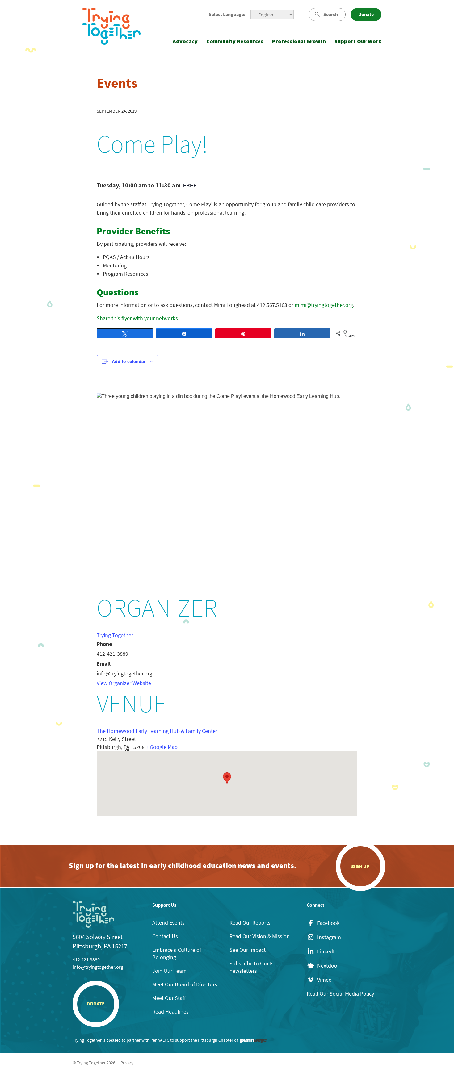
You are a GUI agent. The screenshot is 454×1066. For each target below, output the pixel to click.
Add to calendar (128, 361)
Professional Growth (299, 41)
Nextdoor (328, 965)
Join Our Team (169, 970)
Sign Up (360, 866)
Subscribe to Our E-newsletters (252, 967)
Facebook (328, 923)
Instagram (329, 937)
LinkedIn (327, 951)
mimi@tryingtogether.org (324, 304)
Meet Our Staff (169, 997)
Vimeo (324, 980)
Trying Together (115, 635)
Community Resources (234, 41)
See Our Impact (247, 949)
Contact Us (165, 936)
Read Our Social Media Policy (340, 993)
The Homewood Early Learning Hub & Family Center (157, 730)
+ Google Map (162, 746)
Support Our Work (357, 41)
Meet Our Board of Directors (184, 984)
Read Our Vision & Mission (259, 936)
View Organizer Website (124, 683)
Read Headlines (170, 1011)
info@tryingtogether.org (98, 967)
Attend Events (168, 922)
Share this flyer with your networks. (138, 318)
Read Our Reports (250, 922)
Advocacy (185, 41)
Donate (366, 14)
